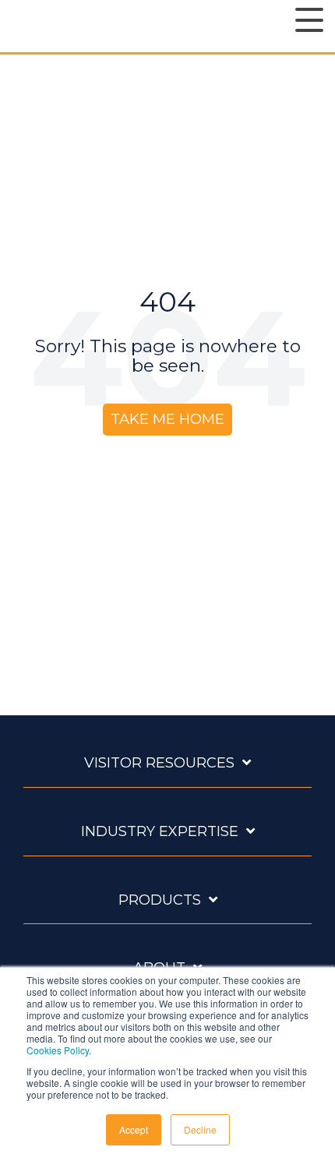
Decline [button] (200, 1129)
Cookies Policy (57, 1050)
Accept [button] (133, 1129)
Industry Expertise (159, 831)
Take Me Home (167, 419)
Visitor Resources (159, 762)
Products (159, 900)
